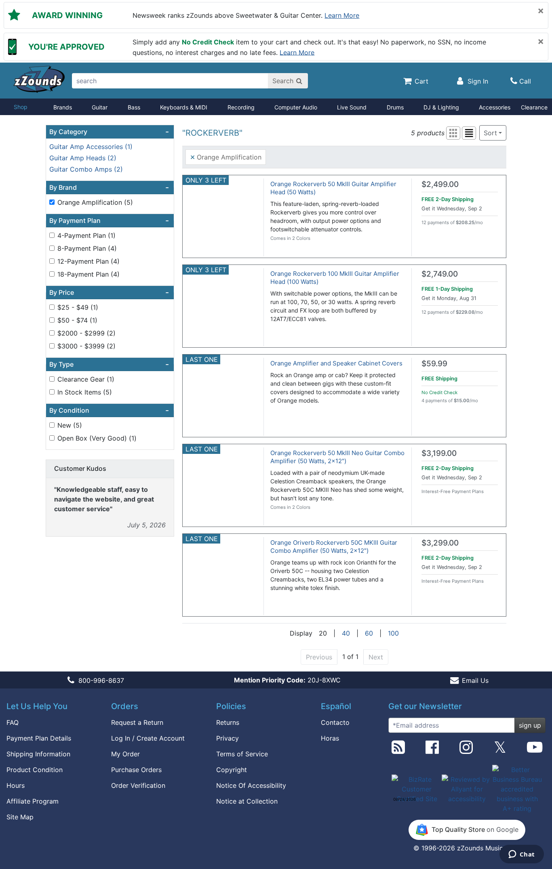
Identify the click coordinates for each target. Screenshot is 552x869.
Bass (134, 107)
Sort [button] (490, 133)
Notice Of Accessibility (251, 785)
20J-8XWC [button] (287, 680)
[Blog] (398, 750)
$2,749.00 (439, 274)
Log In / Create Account (148, 738)
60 (369, 633)
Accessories (494, 107)
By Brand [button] (109, 187)
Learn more (341, 15)
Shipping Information (38, 754)
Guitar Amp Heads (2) (82, 158)
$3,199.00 (439, 453)
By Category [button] (109, 131)
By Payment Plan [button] (109, 220)
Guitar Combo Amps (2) (86, 169)
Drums (395, 107)
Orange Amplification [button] (225, 157)
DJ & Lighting (441, 107)
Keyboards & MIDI (183, 107)
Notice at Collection (247, 801)
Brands (62, 107)
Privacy (227, 738)
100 (393, 633)
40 (346, 633)
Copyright (231, 770)
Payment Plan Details (38, 738)
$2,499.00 (440, 184)
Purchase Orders (136, 770)
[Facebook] (432, 750)
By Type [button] (109, 364)
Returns (227, 722)
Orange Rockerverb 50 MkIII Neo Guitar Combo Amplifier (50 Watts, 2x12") (337, 457)
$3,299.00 (440, 543)
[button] (453, 133)
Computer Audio (295, 107)
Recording (241, 107)
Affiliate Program (32, 801)
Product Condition (34, 770)
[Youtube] (534, 750)
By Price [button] (109, 292)
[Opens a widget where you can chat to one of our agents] (521, 855)
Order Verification (138, 785)
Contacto (335, 722)
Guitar (99, 107)
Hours (15, 785)
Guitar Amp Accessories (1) (91, 147)
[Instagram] (466, 750)
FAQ (12, 722)
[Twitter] (500, 750)
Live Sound (352, 107)
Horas (330, 738)
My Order (125, 754)
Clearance (534, 107)
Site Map (20, 817)
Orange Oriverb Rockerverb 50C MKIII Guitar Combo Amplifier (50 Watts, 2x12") (333, 546)
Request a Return (137, 722)
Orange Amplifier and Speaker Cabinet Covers (336, 363)
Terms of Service (242, 754)
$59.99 (434, 363)
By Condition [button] (109, 410)
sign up (530, 725)
